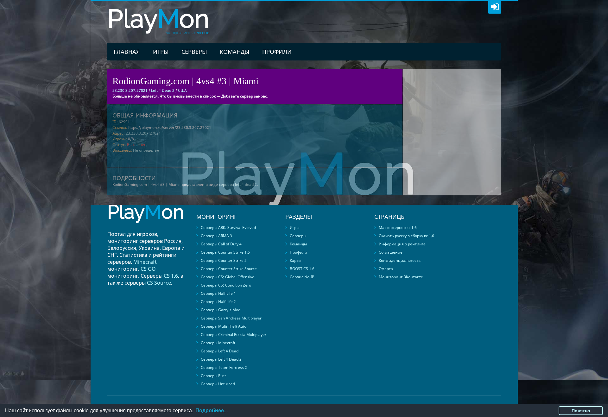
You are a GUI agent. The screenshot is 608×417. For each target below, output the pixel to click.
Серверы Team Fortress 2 (224, 367)
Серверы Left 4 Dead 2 (221, 359)
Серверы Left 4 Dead (219, 351)
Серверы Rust (213, 375)
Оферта (386, 268)
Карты (295, 260)
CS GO (148, 268)
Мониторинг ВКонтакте (401, 277)
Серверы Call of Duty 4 (221, 244)
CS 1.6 (171, 275)
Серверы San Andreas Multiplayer (231, 318)
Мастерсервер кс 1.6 (398, 227)
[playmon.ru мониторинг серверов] (145, 227)
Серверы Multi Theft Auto (223, 326)
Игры (160, 51)
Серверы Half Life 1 (218, 293)
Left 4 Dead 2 (162, 90)
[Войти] (494, 7)
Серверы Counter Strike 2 (224, 260)
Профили (277, 51)
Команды (234, 51)
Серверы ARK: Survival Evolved (228, 227)
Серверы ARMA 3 (216, 235)
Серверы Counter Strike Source (229, 268)
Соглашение (390, 252)
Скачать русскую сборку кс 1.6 (406, 235)
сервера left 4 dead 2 (238, 184)
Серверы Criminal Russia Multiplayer (233, 334)
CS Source (159, 282)
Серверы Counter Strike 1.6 (225, 252)
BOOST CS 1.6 (302, 268)
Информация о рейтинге (402, 244)
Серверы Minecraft (218, 342)
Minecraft (145, 261)
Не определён (146, 150)
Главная (127, 51)
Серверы (194, 51)
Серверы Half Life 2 (218, 301)
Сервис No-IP (302, 277)
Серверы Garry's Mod (220, 310)
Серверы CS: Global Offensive (227, 277)
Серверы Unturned (218, 384)
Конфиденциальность (400, 260)
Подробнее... (211, 410)
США (182, 90)
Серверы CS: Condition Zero (226, 285)
